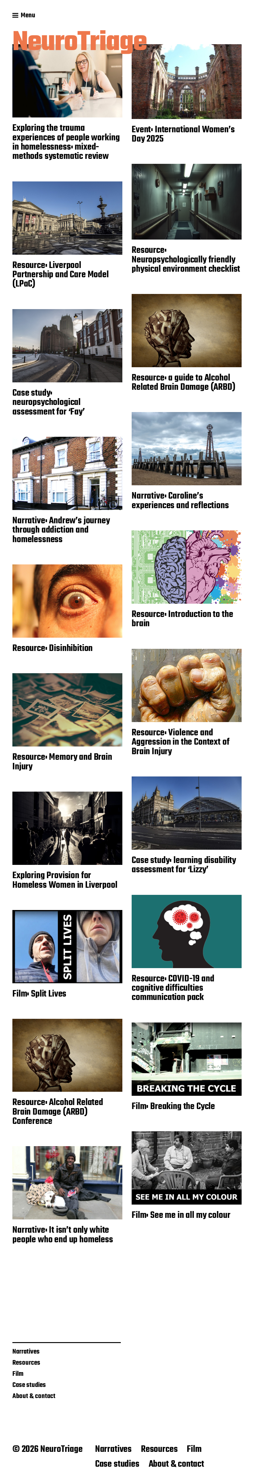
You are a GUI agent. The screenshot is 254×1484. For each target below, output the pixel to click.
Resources (26, 1363)
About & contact (33, 1396)
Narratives (26, 1351)
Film (18, 1374)
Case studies (29, 1385)
